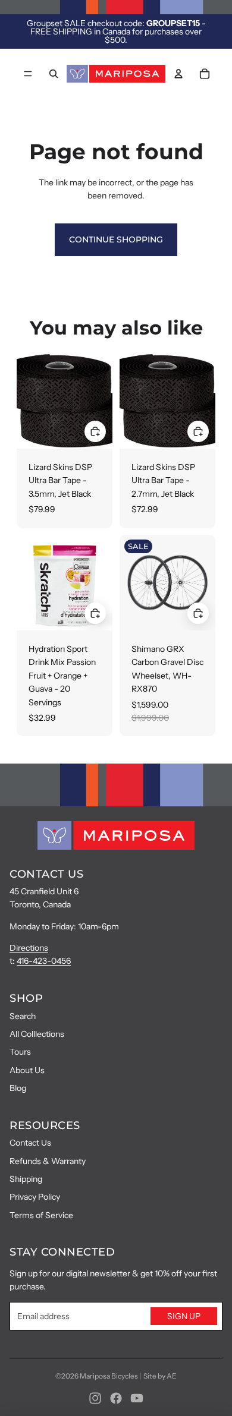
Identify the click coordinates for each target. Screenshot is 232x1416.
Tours (20, 1051)
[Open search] (53, 74)
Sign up (183, 1316)
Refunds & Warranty (48, 1161)
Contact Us (30, 1142)
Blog (18, 1088)
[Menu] (28, 73)
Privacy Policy (35, 1196)
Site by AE (160, 1375)
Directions (29, 947)
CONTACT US (46, 874)
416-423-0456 (44, 960)
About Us (27, 1070)
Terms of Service (41, 1215)
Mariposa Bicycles (109, 1375)
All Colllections (37, 1034)
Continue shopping (116, 239)
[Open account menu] (178, 74)
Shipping (26, 1179)
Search (23, 1016)
